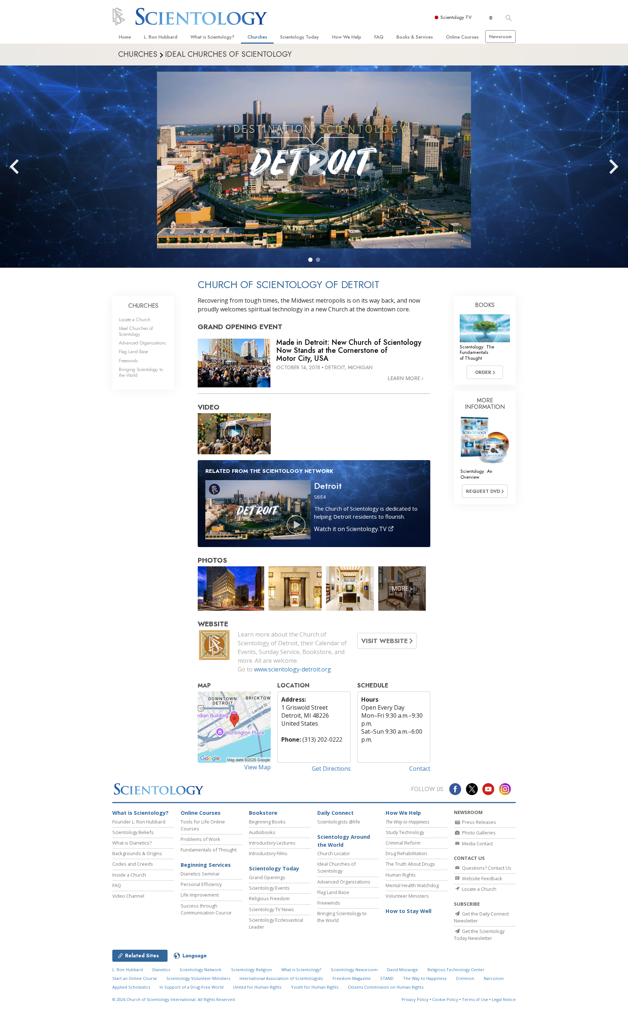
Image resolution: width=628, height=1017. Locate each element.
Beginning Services (206, 864)
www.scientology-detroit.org (292, 669)
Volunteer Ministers (407, 896)
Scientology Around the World (343, 840)
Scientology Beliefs (133, 832)
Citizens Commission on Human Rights (385, 987)
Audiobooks (262, 832)
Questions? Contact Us (486, 868)
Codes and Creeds (132, 864)
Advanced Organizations (142, 342)
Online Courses (462, 36)
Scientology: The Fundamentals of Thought (477, 352)
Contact (419, 769)
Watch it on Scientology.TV (351, 529)
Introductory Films (268, 853)
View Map (257, 767)
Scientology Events (269, 888)
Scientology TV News (271, 909)
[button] (310, 260)
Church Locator (333, 853)
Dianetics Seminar (200, 873)
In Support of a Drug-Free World (192, 987)
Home (125, 36)
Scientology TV (456, 17)
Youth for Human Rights (314, 987)
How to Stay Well (408, 911)
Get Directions (331, 769)
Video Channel (128, 896)
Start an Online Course (134, 978)
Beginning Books (267, 821)
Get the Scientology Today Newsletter (479, 934)
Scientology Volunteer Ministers (198, 978)
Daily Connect (335, 812)
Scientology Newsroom (354, 969)
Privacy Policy (415, 999)
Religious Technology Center (455, 969)
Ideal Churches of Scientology (136, 331)
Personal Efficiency (201, 884)
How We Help (346, 36)
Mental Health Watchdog (412, 885)
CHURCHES (143, 306)
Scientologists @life (338, 821)
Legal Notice (504, 999)
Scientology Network (200, 969)
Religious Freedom (269, 898)
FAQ (378, 36)
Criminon (465, 978)
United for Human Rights (257, 987)
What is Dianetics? (132, 842)
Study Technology (405, 832)
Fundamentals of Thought (209, 849)
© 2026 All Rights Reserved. (174, 999)
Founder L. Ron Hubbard (138, 821)
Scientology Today (299, 36)
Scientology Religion (251, 969)
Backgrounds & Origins (137, 853)
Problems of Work (200, 839)
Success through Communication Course (206, 909)
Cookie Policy (445, 999)
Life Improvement (200, 895)
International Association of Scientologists (281, 978)
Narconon (494, 978)
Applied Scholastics (131, 987)
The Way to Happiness (424, 978)
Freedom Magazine (352, 978)
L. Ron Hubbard (160, 36)
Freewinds (128, 360)
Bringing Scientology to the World (141, 372)
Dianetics (161, 969)
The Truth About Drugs (410, 864)
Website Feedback (481, 878)
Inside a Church (129, 875)
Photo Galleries (478, 832)
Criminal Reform (403, 842)
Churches (257, 36)
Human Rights (401, 875)
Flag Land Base (133, 351)
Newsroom (500, 36)
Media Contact (477, 843)
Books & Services (414, 36)
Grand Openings (267, 877)
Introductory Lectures (272, 842)
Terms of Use (475, 999)
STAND (387, 978)
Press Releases (478, 822)
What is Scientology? (212, 36)
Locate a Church (134, 319)
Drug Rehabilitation (406, 853)
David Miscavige (402, 969)
